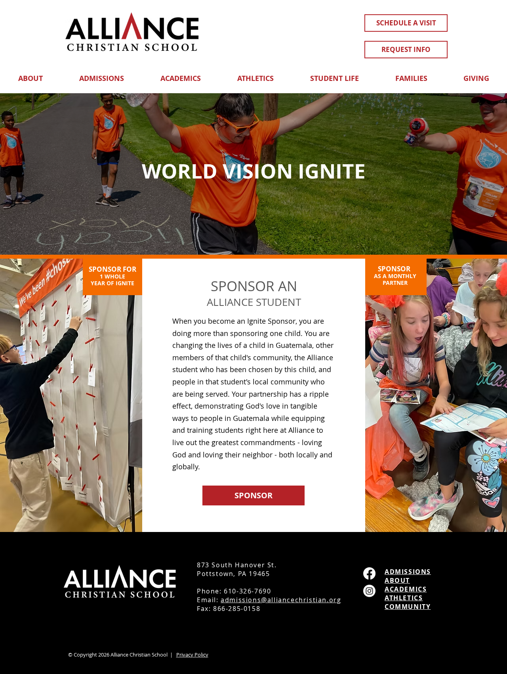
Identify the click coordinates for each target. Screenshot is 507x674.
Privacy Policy (192, 654)
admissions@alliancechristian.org (281, 599)
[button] (30, 75)
